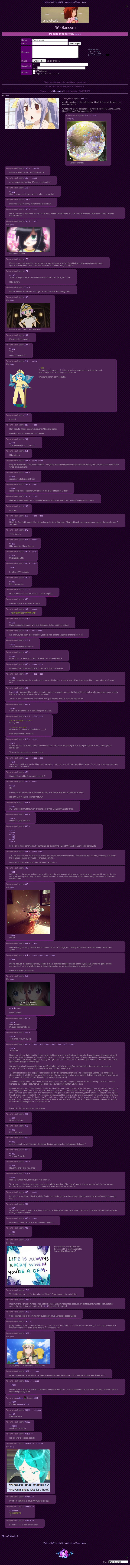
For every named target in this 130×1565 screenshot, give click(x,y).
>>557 (34, 361)
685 (26, 868)
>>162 (95, 115)
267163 (28, 1497)
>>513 (34, 716)
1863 (27, 1300)
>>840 (40, 955)
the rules (58, 91)
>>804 (12, 959)
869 (26, 1162)
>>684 (12, 872)
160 (26, 168)
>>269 (34, 496)
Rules (46, 2)
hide (7, 96)
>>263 (12, 477)
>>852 (40, 1044)
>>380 (34, 552)
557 (26, 826)
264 (26, 473)
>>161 (12, 349)
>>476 (12, 644)
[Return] (78, 34)
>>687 (40, 852)
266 (26, 484)
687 (26, 884)
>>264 (34, 461)
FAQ (52, 2)
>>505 (34, 674)
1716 (27, 1290)
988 (26, 1228)
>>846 (52, 955)
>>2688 (36, 1371)
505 (26, 704)
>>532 (34, 782)
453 (26, 609)
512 (26, 716)
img (73, 2)
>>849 (34, 1044)
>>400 (34, 563)
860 (26, 1138)
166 (26, 221)
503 (26, 688)
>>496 (12, 678)
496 (26, 664)
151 (86, 115)
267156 (28, 1444)
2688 (27, 1381)
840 (26, 1018)
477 (26, 640)
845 (26, 1032)
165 (26, 209)
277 (26, 540)
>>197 (34, 178)
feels (78, 2)
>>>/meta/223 (23, 1404)
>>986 (12, 1232)
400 (26, 578)
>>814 (34, 943)
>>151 (12, 192)
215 (26, 361)
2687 (27, 1371)
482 (26, 652)
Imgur (35, 68)
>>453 (12, 656)
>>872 (64, 1044)
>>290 (34, 540)
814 (26, 955)
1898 (27, 1312)
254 (26, 451)
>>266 (40, 461)
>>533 (40, 758)
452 (26, 599)
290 (26, 552)
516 (26, 758)
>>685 (34, 852)
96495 (27, 1434)
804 (26, 943)
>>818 (34, 955)
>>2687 (12, 1385)
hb (83, 2)
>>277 (34, 516)
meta (58, 2)
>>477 (34, 631)
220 (26, 425)
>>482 (34, 609)
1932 (27, 1333)
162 (26, 188)
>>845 (46, 955)
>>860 (46, 1044)
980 (26, 1204)
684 (26, 852)
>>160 (12, 1414)
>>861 (52, 1044)
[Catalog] (14, 1536)
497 (26, 674)
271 (26, 530)
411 (26, 589)
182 (26, 297)
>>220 (12, 443)
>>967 (12, 1208)
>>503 (40, 516)
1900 (27, 1321)
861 (26, 1150)
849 (26, 1114)
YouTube (36, 65)
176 (26, 287)
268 (26, 506)
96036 (27, 1422)
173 (26, 259)
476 (26, 631)
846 (26, 1044)
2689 (36, 1398)
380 (26, 563)
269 (26, 516)
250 (26, 439)
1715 (27, 1240)
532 (26, 802)
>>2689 (36, 1381)
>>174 (34, 209)
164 (26, 200)
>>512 (12, 743)
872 (26, 1173)
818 (26, 976)
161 (26, 178)
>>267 (12, 520)
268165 (28, 1507)
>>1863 (71, 1044)
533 (26, 814)
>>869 (58, 1044)
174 (26, 271)
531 (26, 782)
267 (26, 496)
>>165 (12, 275)
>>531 (34, 758)
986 (26, 1218)
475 (26, 619)
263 (26, 461)
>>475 (34, 221)
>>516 (34, 739)
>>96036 (38, 1410)
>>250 (34, 425)
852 (26, 1126)
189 (26, 335)
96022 (27, 1410)
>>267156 (13, 1511)
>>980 (34, 1192)
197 (26, 345)
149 (82, 99)
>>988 (34, 1218)
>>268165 (39, 1444)
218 (26, 415)
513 (26, 739)
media (67, 2)
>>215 (12, 830)
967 (26, 1192)
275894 (28, 1521)
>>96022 (35, 168)
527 (26, 772)
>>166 (12, 623)
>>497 (34, 664)
